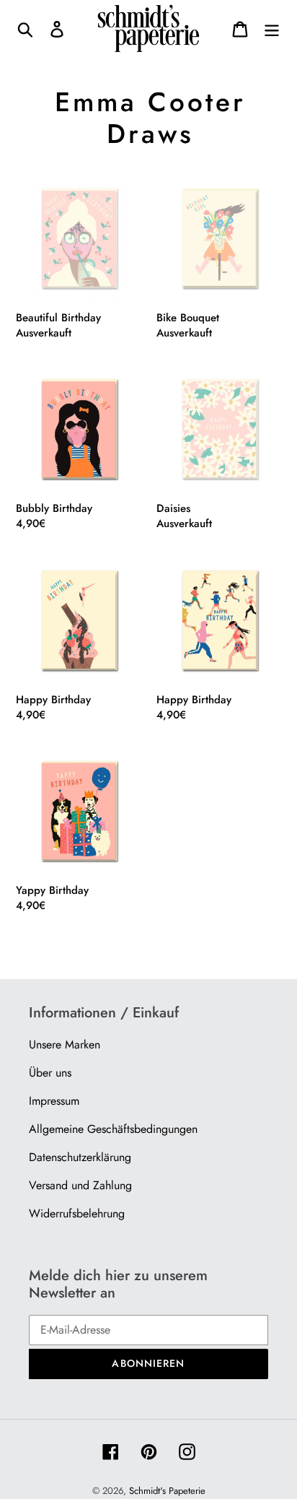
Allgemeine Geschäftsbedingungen (113, 1129)
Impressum (54, 1100)
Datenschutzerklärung (80, 1157)
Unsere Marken (64, 1044)
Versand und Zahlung (80, 1185)
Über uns (50, 1072)
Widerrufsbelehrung (77, 1213)
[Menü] (272, 28)
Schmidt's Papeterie (167, 1491)
